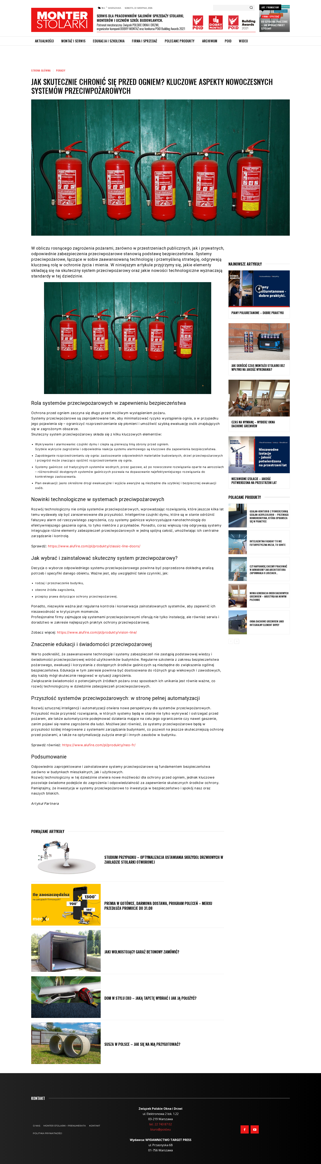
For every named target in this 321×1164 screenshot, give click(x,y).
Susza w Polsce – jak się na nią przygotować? (142, 1044)
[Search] (251, 8)
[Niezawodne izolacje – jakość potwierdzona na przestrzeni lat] (259, 454)
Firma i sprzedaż (270, 16)
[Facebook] (245, 1129)
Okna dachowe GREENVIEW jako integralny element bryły (267, 623)
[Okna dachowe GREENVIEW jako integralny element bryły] (237, 622)
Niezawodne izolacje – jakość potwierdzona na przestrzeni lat (254, 481)
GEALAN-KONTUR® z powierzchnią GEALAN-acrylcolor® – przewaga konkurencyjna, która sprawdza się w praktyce (269, 516)
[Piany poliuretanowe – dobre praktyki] (259, 288)
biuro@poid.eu (160, 1129)
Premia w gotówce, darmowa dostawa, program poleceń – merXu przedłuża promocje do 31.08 (158, 905)
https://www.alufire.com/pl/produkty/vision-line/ (97, 632)
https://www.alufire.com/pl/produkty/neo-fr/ (99, 745)
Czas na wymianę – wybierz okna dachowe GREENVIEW (253, 424)
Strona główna (41, 70)
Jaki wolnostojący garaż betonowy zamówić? (141, 952)
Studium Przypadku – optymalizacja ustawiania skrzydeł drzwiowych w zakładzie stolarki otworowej (163, 859)
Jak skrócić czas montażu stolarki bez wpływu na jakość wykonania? (258, 367)
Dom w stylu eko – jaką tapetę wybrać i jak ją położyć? (150, 998)
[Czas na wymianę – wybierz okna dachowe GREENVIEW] (259, 398)
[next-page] (236, 641)
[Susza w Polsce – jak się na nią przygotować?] (66, 1043)
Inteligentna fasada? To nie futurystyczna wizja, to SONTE (268, 542)
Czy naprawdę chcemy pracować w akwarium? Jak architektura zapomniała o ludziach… (268, 569)
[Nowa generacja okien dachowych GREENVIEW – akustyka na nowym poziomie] (237, 596)
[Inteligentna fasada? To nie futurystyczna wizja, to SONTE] (237, 542)
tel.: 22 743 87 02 (160, 1124)
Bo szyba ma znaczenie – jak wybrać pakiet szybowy (274, 25)
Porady (60, 70)
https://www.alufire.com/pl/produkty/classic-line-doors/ (94, 546)
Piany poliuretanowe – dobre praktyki (257, 313)
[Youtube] (255, 1129)
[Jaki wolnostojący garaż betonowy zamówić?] (66, 951)
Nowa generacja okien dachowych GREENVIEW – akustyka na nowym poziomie (269, 596)
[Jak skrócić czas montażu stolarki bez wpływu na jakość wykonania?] (259, 341)
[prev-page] (230, 641)
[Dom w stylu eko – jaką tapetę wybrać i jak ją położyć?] (66, 997)
